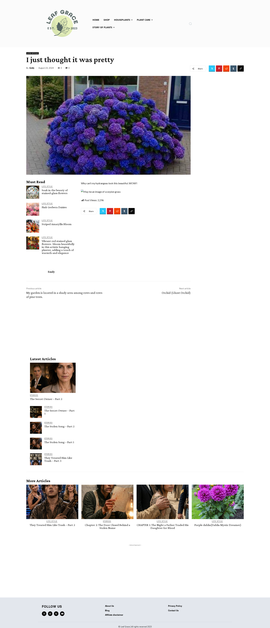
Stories (34, 395)
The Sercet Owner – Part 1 (59, 412)
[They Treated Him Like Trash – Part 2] (52, 502)
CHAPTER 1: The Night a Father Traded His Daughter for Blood (162, 526)
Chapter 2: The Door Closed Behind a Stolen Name (107, 526)
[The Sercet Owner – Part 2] (53, 378)
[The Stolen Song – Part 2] (36, 428)
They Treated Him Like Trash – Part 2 (52, 525)
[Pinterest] (219, 68)
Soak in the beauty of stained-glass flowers (55, 191)
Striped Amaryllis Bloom (57, 224)
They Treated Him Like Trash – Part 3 (58, 459)
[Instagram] (50, 613)
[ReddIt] (226, 68)
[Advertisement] (108, 327)
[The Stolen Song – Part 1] (36, 444)
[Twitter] (212, 68)
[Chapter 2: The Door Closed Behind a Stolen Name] (107, 502)
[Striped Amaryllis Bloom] (32, 226)
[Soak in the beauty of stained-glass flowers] (32, 192)
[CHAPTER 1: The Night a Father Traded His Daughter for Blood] (163, 502)
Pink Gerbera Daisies (54, 207)
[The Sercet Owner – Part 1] (36, 412)
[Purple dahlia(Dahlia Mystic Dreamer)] (218, 502)
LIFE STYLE (32, 53)
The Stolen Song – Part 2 (59, 426)
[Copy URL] (241, 68)
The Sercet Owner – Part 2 (46, 399)
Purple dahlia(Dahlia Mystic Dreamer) (217, 525)
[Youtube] (62, 613)
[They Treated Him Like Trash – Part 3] (36, 459)
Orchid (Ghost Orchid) (176, 292)
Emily (32, 68)
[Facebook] (44, 613)
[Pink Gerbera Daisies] (32, 209)
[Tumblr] (233, 68)
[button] (190, 24)
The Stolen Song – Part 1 (59, 442)
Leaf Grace (125, 626)
